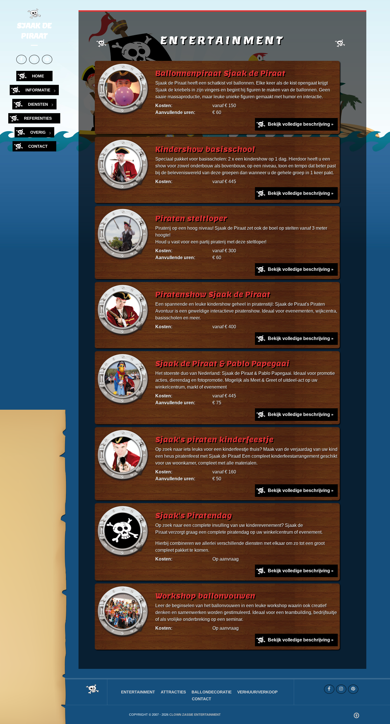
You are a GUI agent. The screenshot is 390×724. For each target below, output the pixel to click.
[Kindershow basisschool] (124, 166)
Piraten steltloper (191, 218)
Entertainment (138, 692)
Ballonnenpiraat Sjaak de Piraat (220, 73)
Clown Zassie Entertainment (195, 714)
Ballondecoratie (212, 692)
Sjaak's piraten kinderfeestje (214, 439)
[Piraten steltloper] (124, 235)
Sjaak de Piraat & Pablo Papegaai (222, 363)
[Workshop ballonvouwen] (124, 612)
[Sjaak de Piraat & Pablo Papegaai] (124, 380)
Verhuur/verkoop (257, 692)
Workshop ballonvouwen (205, 595)
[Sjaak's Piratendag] (124, 532)
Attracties (173, 692)
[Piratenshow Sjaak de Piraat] (124, 311)
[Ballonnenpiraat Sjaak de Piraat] (124, 90)
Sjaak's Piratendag (193, 515)
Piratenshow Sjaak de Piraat (212, 294)
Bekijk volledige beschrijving (299, 124)
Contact (201, 699)
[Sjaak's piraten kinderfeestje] (124, 456)
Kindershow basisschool (205, 149)
